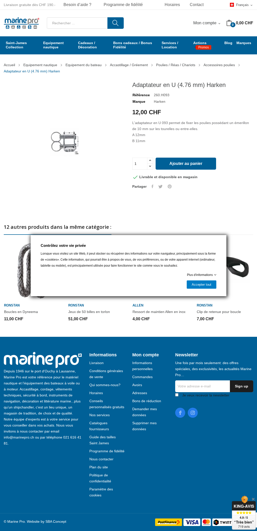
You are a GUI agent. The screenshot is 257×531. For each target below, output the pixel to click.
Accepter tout (201, 284)
